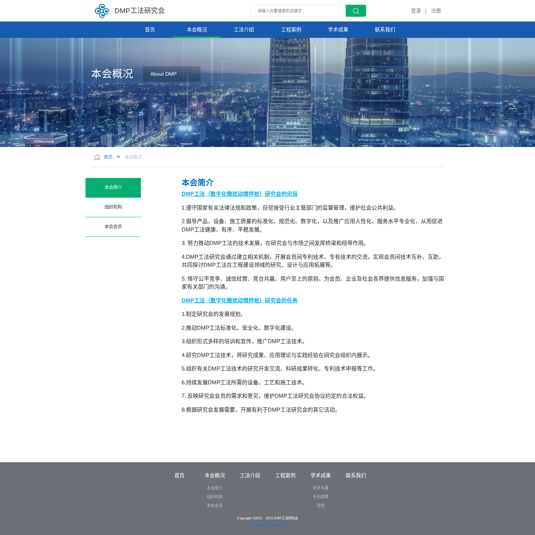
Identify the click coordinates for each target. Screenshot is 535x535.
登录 (416, 10)
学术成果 (338, 29)
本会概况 (197, 29)
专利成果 (321, 497)
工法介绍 (244, 29)
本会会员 (113, 226)
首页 (150, 29)
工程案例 (291, 29)
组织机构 (113, 207)
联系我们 (385, 29)
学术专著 (321, 488)
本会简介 (113, 187)
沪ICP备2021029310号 (268, 525)
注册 (436, 10)
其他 (321, 505)
